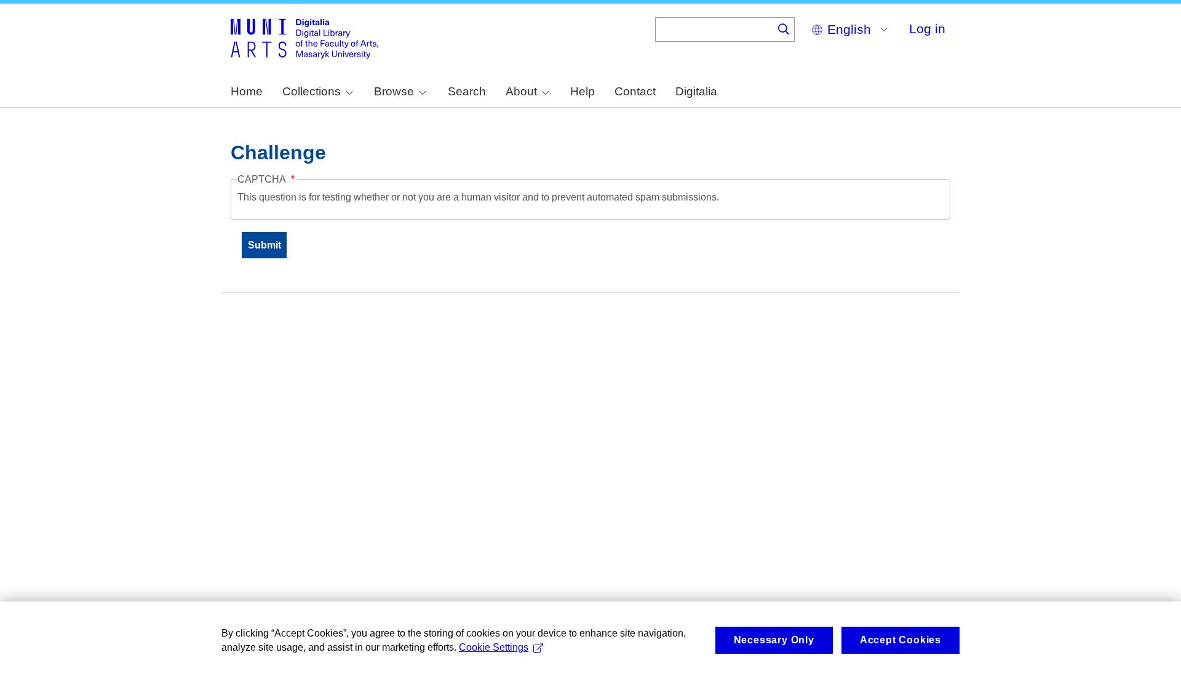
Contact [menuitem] (635, 91)
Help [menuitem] (582, 91)
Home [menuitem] (247, 91)
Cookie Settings (493, 647)
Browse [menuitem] (394, 91)
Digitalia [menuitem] (696, 91)
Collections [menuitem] (311, 91)
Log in (927, 29)
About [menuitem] (521, 91)
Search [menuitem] (467, 91)
